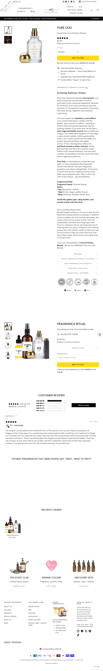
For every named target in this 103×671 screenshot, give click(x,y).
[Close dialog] (88, 311)
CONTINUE (32, 345)
